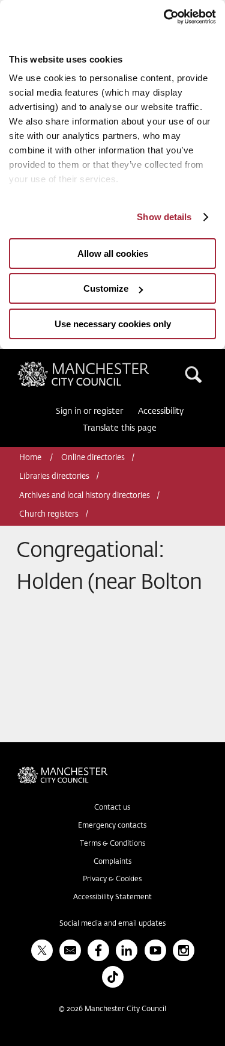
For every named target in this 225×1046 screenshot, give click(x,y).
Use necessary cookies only (113, 324)
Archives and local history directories (84, 496)
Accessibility (161, 411)
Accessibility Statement (112, 897)
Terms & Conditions (112, 844)
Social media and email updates (112, 924)
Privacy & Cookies (112, 879)
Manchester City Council (104, 366)
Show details (164, 217)
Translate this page (120, 428)
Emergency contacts (112, 825)
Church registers (49, 514)
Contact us (112, 807)
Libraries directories (54, 477)
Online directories (93, 458)
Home (31, 458)
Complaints (112, 862)
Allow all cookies (112, 253)
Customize (105, 288)
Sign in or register (89, 411)
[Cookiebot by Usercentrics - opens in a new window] (164, 17)
